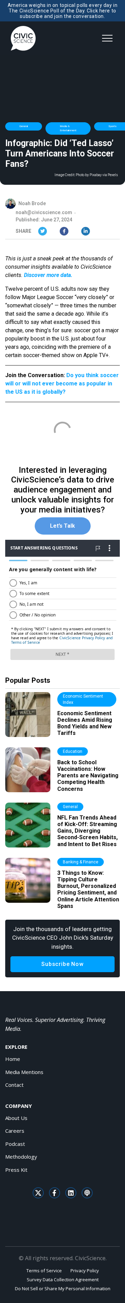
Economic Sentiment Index (83, 699)
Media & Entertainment (68, 128)
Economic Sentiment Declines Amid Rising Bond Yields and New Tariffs (84, 723)
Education (72, 751)
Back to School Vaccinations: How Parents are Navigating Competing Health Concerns (87, 775)
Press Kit (16, 1169)
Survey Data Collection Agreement (63, 1279)
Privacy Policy (84, 1270)
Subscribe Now (62, 964)
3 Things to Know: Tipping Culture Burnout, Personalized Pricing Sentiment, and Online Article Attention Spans (88, 889)
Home (12, 1058)
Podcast (15, 1143)
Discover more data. (48, 275)
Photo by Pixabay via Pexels (97, 175)
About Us (16, 1117)
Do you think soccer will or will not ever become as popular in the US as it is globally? (62, 383)
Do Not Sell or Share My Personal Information (62, 1288)
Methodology (21, 1156)
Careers (14, 1130)
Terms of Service (44, 1270)
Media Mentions (24, 1072)
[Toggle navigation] (107, 38)
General (23, 126)
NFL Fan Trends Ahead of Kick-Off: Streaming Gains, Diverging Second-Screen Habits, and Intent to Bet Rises (87, 830)
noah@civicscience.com (44, 212)
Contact (14, 1084)
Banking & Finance (80, 862)
